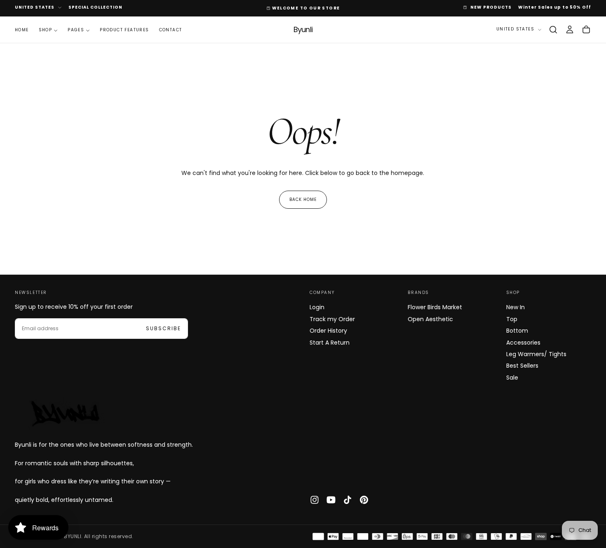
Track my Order (332, 319)
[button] (553, 29)
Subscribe (163, 328)
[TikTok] (347, 500)
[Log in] (570, 29)
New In (515, 307)
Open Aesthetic (430, 319)
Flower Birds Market (435, 307)
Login (317, 307)
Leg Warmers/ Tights (536, 354)
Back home (303, 199)
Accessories (523, 342)
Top (511, 319)
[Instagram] (314, 500)
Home (22, 30)
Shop (45, 30)
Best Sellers (522, 365)
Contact (170, 30)
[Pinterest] (364, 500)
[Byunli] (64, 413)
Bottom (517, 330)
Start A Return (330, 342)
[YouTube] (331, 500)
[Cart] (586, 29)
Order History (328, 330)
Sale (512, 377)
